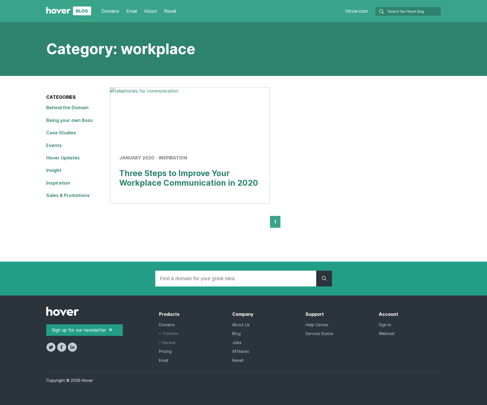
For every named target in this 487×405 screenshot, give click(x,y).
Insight (53, 170)
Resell (170, 11)
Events (54, 145)
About (150, 11)
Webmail (386, 333)
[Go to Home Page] (68, 13)
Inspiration (58, 183)
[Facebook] (62, 350)
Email (131, 11)
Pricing (165, 351)
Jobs (237, 342)
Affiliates (240, 351)
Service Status (319, 333)
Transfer (170, 333)
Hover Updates (63, 158)
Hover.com (356, 11)
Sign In (385, 324)
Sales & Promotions (68, 195)
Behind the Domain (67, 107)
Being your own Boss (69, 120)
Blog (236, 333)
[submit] (381, 12)
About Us (241, 324)
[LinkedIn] (72, 350)
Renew (168, 342)
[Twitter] (51, 350)
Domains (110, 11)
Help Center (317, 324)
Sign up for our (79, 330)
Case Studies (61, 132)
